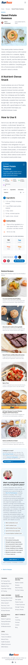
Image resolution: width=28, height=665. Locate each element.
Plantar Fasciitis (19, 602)
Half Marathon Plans (6, 583)
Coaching (17, 620)
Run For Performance (11, 493)
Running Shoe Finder (6, 600)
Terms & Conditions (6, 636)
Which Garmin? (5, 603)
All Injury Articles (19, 609)
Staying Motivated (5, 621)
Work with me (13, 559)
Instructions (20, 189)
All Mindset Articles (6, 626)
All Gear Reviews (5, 610)
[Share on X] (19, 257)
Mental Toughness (6, 619)
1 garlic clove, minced (11, 216)
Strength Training (19, 607)
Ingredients (13, 189)
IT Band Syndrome (20, 604)
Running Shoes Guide (6, 608)
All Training (4, 591)
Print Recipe (20, 261)
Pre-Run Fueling (19, 590)
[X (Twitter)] (15, 662)
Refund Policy (4, 639)
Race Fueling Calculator (8, 454)
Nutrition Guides (19, 582)
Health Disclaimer (5, 641)
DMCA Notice (4, 646)
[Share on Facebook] (16, 257)
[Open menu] (25, 2)
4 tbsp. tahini (9, 211)
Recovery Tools (5, 605)
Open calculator (7, 461)
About (16, 617)
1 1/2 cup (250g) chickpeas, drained (13, 202)
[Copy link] (23, 192)
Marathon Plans (5, 586)
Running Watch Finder (6, 598)
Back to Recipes (7, 569)
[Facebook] (12, 662)
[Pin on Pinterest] (4, 260)
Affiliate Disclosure (6, 644)
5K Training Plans (5, 581)
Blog (16, 627)
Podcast (17, 622)
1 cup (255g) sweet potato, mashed (13, 207)
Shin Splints (18, 599)
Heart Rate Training (6, 588)
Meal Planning (18, 587)
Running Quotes (5, 624)
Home (2, 9)
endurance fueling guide (12, 457)
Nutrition (6, 192)
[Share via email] (8, 260)
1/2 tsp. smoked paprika (12, 213)
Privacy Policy (4, 634)
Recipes (8, 9)
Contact (17, 625)
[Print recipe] (20, 192)
